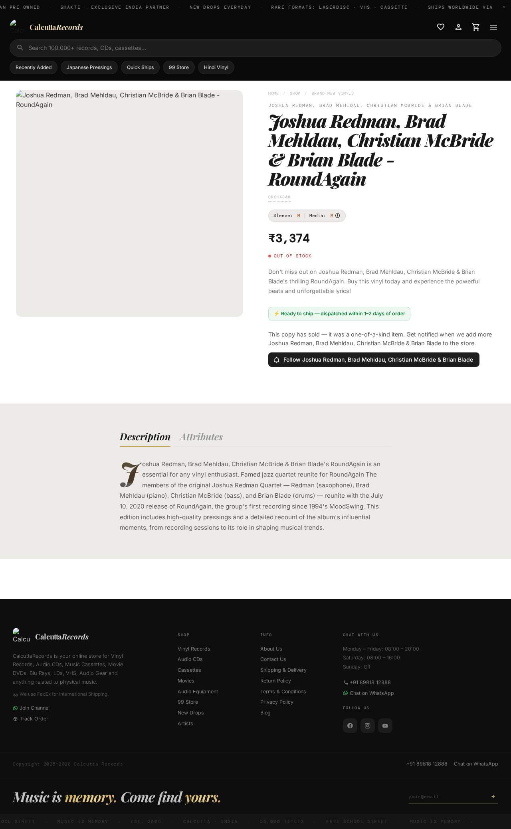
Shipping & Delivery (283, 670)
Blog (265, 713)
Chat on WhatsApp (372, 693)
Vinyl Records (194, 649)
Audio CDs (190, 659)
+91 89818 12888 (370, 682)
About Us (271, 649)
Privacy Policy (276, 702)
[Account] (458, 27)
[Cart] (476, 27)
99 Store (179, 67)
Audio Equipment (198, 691)
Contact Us (273, 659)
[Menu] (493, 27)
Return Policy (275, 681)
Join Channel (35, 708)
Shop (295, 93)
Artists (185, 723)
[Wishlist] (441, 27)
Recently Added (33, 67)
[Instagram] (367, 725)
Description (145, 436)
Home (273, 93)
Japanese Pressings (89, 67)
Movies (186, 681)
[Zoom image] (231, 305)
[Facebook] (350, 725)
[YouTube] (385, 725)
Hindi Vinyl (216, 67)
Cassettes (189, 670)
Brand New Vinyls (333, 93)
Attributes (201, 436)
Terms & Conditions (283, 691)
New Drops (191, 713)
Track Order (34, 719)
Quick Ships (140, 67)
